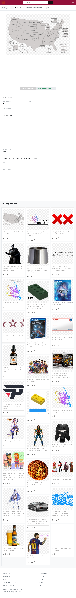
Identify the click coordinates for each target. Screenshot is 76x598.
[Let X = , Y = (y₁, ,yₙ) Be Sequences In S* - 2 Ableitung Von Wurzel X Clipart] (62, 254)
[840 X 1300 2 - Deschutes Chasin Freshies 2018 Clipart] (13, 535)
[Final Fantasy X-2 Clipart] (13, 290)
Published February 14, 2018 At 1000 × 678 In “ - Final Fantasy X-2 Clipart (37, 233)
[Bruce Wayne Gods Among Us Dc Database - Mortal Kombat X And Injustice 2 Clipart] (13, 254)
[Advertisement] (38, 72)
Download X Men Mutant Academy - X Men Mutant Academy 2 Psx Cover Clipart (61, 375)
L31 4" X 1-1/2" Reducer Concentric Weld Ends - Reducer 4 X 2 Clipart (37, 270)
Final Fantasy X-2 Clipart (10, 302)
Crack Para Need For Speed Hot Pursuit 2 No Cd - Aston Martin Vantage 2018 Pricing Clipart (37, 521)
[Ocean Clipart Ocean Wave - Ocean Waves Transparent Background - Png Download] (62, 499)
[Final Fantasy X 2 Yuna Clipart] (13, 428)
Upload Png (43, 576)
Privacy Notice (8, 585)
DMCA (5, 579)
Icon (41, 585)
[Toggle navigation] (73, 2)
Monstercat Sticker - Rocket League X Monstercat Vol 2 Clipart (36, 485)
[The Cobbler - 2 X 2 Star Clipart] (13, 323)
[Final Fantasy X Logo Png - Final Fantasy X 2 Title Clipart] (62, 397)
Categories (43, 573)
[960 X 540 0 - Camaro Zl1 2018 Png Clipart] (62, 535)
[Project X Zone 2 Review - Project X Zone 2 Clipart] (38, 367)
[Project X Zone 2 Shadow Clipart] (62, 466)
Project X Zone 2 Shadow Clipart (62, 479)
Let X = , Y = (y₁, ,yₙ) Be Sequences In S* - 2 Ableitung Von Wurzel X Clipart (61, 268)
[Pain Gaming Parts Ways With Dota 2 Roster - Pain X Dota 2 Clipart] (13, 392)
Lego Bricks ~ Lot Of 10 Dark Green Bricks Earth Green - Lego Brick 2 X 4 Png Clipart (37, 306)
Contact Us (7, 576)
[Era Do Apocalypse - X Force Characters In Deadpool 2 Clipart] (38, 436)
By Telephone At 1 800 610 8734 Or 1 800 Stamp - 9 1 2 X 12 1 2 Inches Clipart (62, 339)
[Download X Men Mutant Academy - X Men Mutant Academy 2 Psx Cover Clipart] (62, 361)
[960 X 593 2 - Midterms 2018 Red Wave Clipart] (38, 34)
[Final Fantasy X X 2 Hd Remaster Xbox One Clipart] (62, 290)
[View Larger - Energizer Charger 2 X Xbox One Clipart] (62, 432)
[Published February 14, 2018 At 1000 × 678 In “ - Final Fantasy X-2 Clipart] (38, 219)
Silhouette (43, 582)
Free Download (27, 88)
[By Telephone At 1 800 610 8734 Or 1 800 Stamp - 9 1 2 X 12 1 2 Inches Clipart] (62, 324)
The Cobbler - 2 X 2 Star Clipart (13, 335)
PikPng (4, 8)
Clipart (41, 579)
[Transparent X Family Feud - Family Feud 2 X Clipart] (62, 219)
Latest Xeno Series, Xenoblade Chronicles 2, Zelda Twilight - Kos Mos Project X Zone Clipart (13, 513)
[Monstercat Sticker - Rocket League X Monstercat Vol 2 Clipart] (38, 470)
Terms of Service (9, 582)
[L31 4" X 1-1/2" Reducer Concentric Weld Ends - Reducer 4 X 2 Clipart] (38, 255)
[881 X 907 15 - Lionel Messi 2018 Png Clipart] (38, 543)
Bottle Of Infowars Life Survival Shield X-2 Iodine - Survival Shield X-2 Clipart (13, 370)
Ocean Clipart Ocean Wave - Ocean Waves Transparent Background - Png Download (61, 513)
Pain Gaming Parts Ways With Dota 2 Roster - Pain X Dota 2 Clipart (12, 406)
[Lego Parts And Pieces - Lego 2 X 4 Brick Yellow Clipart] (38, 401)
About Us (6, 573)
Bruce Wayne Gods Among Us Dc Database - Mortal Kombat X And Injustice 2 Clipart (13, 268)
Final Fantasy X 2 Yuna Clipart (12, 441)
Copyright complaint (46, 88)
